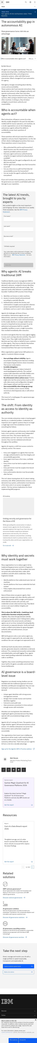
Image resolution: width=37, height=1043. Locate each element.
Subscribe (8, 265)
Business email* (8, 236)
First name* (7, 216)
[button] (30, 2)
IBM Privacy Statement (18, 255)
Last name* (7, 226)
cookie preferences (7, 1032)
